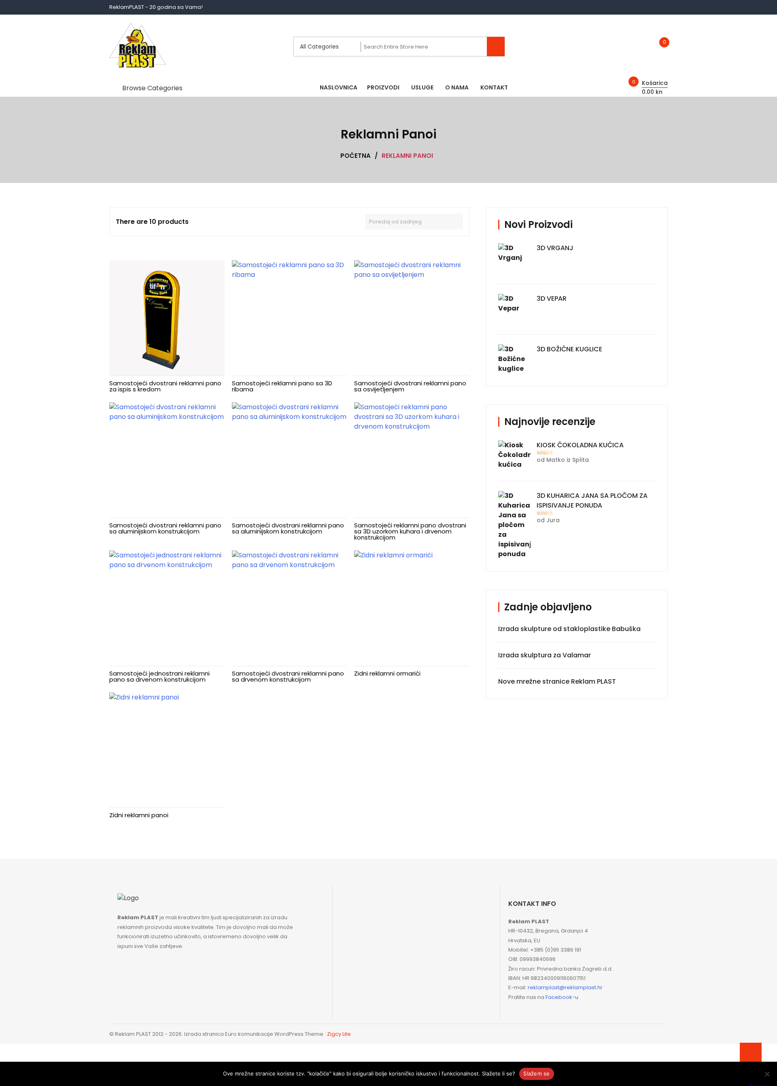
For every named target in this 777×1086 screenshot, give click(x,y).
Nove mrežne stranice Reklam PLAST (557, 681)
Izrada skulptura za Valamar (544, 655)
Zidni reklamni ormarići (387, 673)
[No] (767, 1074)
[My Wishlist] (656, 47)
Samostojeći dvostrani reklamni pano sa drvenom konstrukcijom (288, 676)
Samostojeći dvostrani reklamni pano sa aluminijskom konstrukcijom (165, 528)
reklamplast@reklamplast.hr (565, 987)
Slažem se (536, 1073)
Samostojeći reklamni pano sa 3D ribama (282, 386)
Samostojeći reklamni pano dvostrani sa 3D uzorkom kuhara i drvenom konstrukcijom (410, 531)
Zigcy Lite (339, 1034)
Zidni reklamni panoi (138, 815)
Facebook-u (562, 997)
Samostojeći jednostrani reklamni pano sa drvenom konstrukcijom (159, 676)
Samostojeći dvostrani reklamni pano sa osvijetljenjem (410, 386)
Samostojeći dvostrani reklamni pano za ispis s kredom (165, 386)
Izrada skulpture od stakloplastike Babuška (569, 628)
